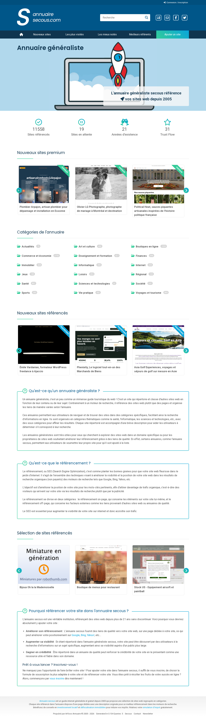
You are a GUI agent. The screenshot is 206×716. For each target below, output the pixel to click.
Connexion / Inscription (177, 2)
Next (186, 193)
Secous (128, 713)
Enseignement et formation (95, 255)
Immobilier (28, 265)
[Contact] (167, 17)
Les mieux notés (107, 34)
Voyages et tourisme (148, 292)
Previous (19, 193)
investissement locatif (67, 707)
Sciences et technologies (94, 283)
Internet (140, 265)
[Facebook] (176, 17)
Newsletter (148, 713)
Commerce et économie (36, 255)
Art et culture (87, 246)
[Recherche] (146, 17)
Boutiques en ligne (147, 246)
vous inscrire (57, 678)
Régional (141, 274)
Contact (137, 713)
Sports (26, 292)
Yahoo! (90, 635)
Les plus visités (75, 34)
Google (76, 635)
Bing (83, 635)
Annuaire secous (47, 701)
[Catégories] (158, 17)
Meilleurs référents (140, 34)
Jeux (25, 274)
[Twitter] (184, 17)
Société (140, 283)
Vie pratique (86, 292)
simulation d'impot (151, 707)
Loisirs (83, 274)
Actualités (28, 246)
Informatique (86, 265)
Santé (25, 283)
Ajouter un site (172, 34)
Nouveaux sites (42, 34)
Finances (141, 255)
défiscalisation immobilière (93, 707)
